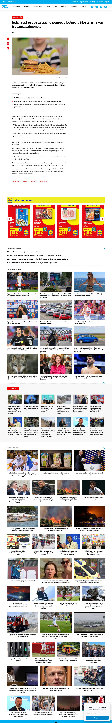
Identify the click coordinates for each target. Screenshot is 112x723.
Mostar (25, 181)
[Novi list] (5, 6)
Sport (48, 6)
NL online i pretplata (103, 2)
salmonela (16, 181)
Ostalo (84, 6)
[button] (102, 219)
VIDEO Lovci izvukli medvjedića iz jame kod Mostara (30, 98)
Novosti (26, 6)
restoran (33, 181)
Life (56, 6)
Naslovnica (16, 6)
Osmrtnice (75, 2)
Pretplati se (97, 718)
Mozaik (63, 6)
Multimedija (73, 6)
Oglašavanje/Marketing (87, 2)
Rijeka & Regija (37, 6)
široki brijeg (43, 181)
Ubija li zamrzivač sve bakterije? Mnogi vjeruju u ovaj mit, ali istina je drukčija (37, 101)
